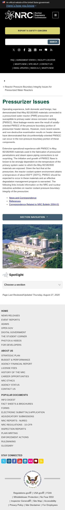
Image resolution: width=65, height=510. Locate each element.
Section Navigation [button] (32, 217)
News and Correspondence (22, 198)
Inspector (20, 501)
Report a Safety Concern (32, 30)
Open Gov (7, 328)
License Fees (9, 368)
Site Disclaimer (32, 505)
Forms (5, 408)
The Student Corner (14, 336)
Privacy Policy (16, 505)
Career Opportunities (15, 376)
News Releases (10, 315)
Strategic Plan (10, 355)
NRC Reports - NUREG (14, 420)
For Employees (50, 505)
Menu (56, 15)
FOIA (49, 493)
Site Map (37, 501)
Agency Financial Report (16, 364)
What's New (21, 64)
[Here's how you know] (32, 4)
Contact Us (46, 64)
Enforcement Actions (15, 437)
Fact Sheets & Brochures (17, 404)
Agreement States (26, 60)
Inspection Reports (13, 429)
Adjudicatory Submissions (17, 416)
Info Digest (8, 399)
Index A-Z (35, 68)
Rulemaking (8, 441)
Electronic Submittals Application (23, 412)
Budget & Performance (15, 360)
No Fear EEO (47, 497)
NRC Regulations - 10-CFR (16, 424)
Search (53, 41)
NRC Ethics (8, 380)
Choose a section (14, 284)
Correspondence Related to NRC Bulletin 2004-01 (34, 204)
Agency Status (10, 385)
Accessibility (50, 501)
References (15, 201)
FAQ (12, 60)
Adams (5, 324)
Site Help (33, 64)
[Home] (28, 15)
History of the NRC (13, 372)
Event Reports (10, 320)
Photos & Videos (11, 340)
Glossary (7, 445)
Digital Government (13, 332)
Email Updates (21, 68)
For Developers (11, 345)
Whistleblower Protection (26, 497)
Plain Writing (9, 433)
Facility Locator (46, 60)
